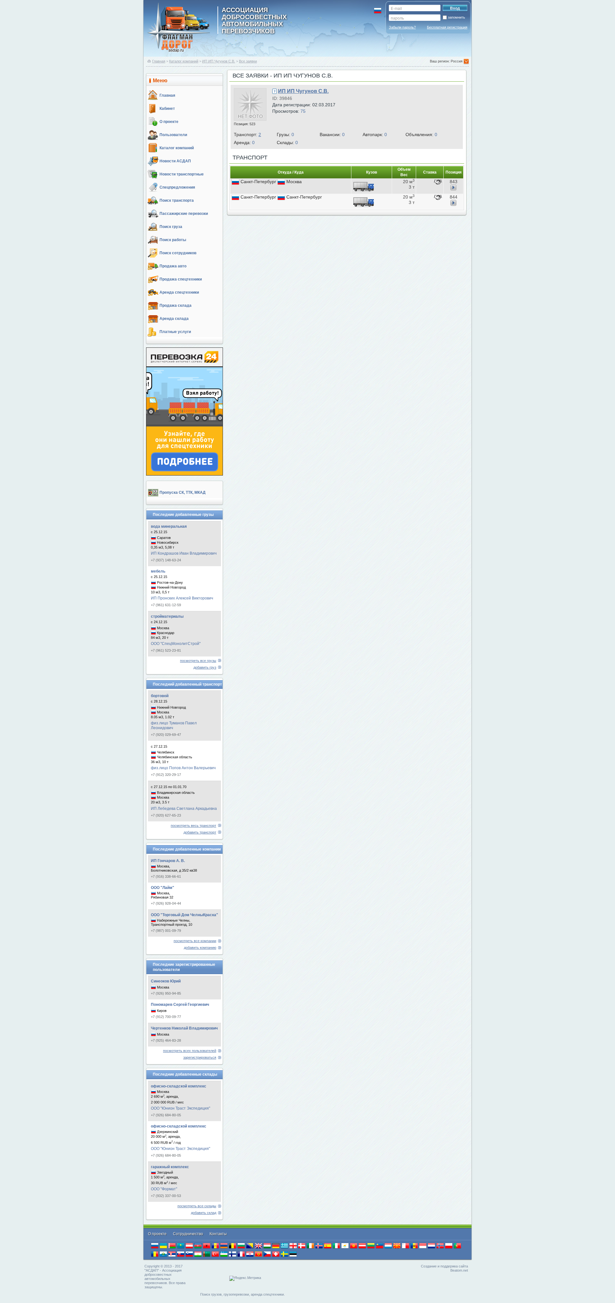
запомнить (456, 17)
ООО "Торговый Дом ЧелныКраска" (184, 915)
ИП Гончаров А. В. (168, 861)
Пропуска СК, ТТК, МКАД (183, 492)
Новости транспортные (182, 174)
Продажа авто (173, 266)
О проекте (169, 121)
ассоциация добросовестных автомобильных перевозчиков (254, 20)
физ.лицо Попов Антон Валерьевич (183, 768)
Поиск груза (171, 226)
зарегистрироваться (199, 1057)
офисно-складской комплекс (178, 1086)
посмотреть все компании (195, 941)
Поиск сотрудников (178, 253)
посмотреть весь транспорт (193, 825)
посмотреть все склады (196, 1206)
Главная (158, 61)
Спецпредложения (177, 187)
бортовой (159, 696)
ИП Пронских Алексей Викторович (182, 598)
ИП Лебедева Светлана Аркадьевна (184, 808)
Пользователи (173, 135)
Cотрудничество (188, 1234)
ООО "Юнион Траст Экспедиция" (180, 1108)
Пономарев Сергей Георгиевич (180, 1004)
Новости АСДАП (175, 161)
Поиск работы (173, 240)
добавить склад (203, 1213)
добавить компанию (200, 947)
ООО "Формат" (164, 1189)
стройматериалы (167, 616)
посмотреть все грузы (198, 661)
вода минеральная (169, 526)
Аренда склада (174, 318)
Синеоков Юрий (166, 981)
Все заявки (248, 61)
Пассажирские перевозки (184, 213)
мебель (158, 571)
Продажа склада (176, 305)
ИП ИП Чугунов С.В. (218, 61)
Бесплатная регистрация (447, 27)
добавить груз (204, 667)
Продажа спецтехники (181, 279)
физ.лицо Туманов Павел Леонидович (174, 725)
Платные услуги (175, 332)
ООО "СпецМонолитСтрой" (176, 643)
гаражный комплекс (170, 1167)
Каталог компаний (183, 61)
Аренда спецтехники (179, 292)
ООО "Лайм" (162, 887)
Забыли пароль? (402, 27)
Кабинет (167, 108)
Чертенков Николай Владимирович (184, 1028)
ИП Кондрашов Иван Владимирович (184, 553)
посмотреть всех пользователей (189, 1051)
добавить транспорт (200, 832)
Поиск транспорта (177, 200)
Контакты (218, 1234)
